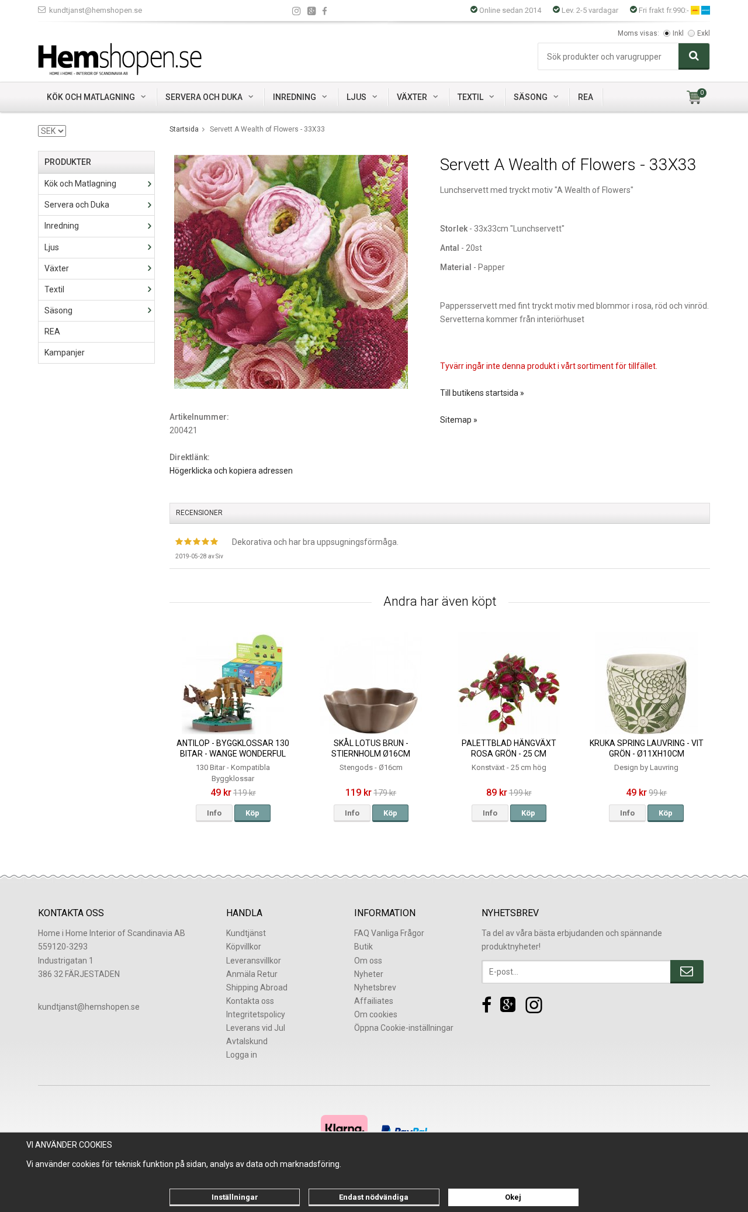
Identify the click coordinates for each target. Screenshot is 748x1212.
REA (585, 97)
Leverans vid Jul (255, 1028)
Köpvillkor (243, 946)
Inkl (678, 33)
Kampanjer (64, 352)
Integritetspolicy (255, 1014)
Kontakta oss (250, 1001)
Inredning (294, 97)
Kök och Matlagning (91, 97)
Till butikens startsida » (482, 393)
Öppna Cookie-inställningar (403, 1028)
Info (214, 813)
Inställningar (235, 1197)
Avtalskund (247, 1041)
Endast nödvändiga (373, 1197)
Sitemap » (458, 419)
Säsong (531, 97)
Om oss (368, 960)
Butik (363, 946)
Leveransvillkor (253, 960)
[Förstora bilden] (291, 271)
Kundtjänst (246, 933)
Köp (252, 813)
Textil (470, 97)
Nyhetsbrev (375, 987)
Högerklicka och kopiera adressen (231, 470)
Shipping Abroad (257, 987)
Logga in (241, 1054)
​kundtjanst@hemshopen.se (89, 1006)
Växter (412, 97)
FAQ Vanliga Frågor (389, 933)
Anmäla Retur (252, 974)
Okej (513, 1197)
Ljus (356, 97)
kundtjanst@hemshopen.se (95, 10)
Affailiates (373, 1001)
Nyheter (368, 974)
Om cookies (375, 1014)
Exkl (703, 33)
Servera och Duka (204, 97)
